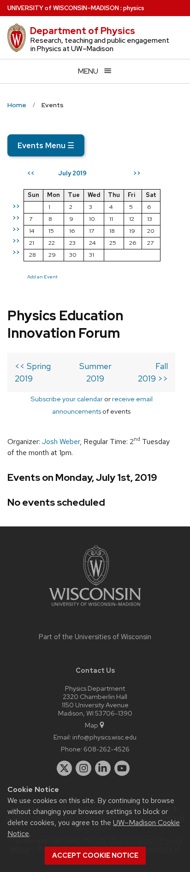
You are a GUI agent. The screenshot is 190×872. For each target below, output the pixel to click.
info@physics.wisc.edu (104, 737)
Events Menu (46, 145)
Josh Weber (61, 441)
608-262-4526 (106, 749)
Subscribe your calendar (66, 398)
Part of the (95, 636)
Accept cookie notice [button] (95, 855)
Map (91, 725)
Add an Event (42, 276)
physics (133, 8)
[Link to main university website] (95, 607)
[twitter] (64, 768)
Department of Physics (82, 31)
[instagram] (83, 768)
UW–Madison (63, 8)
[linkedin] (103, 768)
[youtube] (122, 768)
